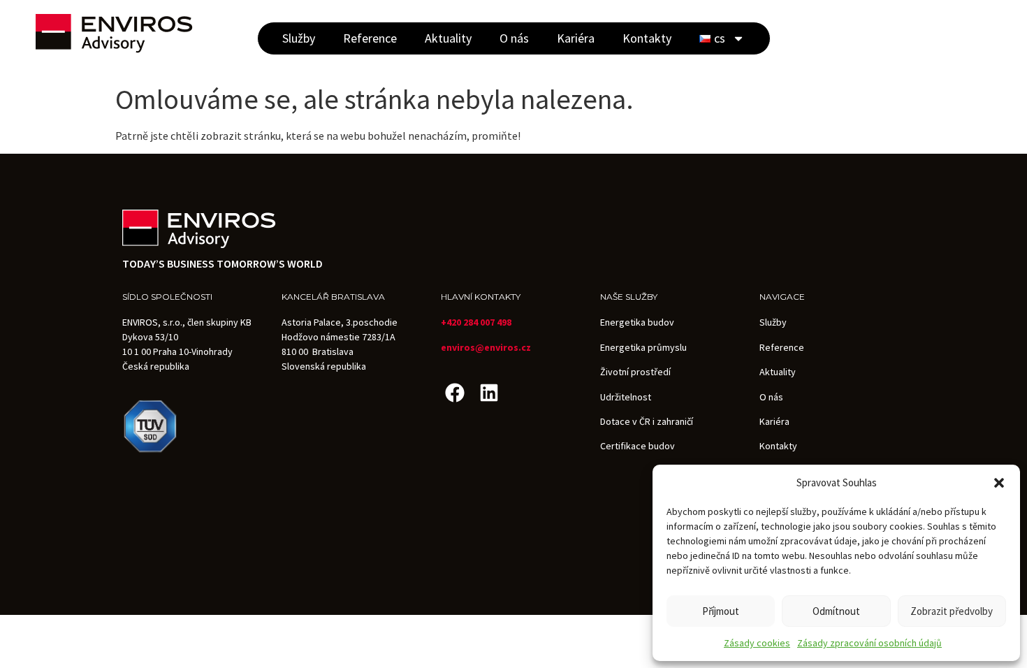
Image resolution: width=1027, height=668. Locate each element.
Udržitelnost (625, 397)
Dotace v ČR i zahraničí (646, 421)
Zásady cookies (757, 643)
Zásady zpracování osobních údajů (869, 643)
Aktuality (448, 38)
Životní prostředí (635, 371)
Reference (370, 38)
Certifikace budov (637, 446)
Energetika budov (637, 322)
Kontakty (646, 38)
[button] (999, 483)
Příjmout (720, 611)
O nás (514, 38)
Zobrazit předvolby (951, 611)
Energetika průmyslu (643, 347)
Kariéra (576, 38)
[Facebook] (454, 392)
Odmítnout (836, 611)
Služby (298, 38)
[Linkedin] (488, 392)
